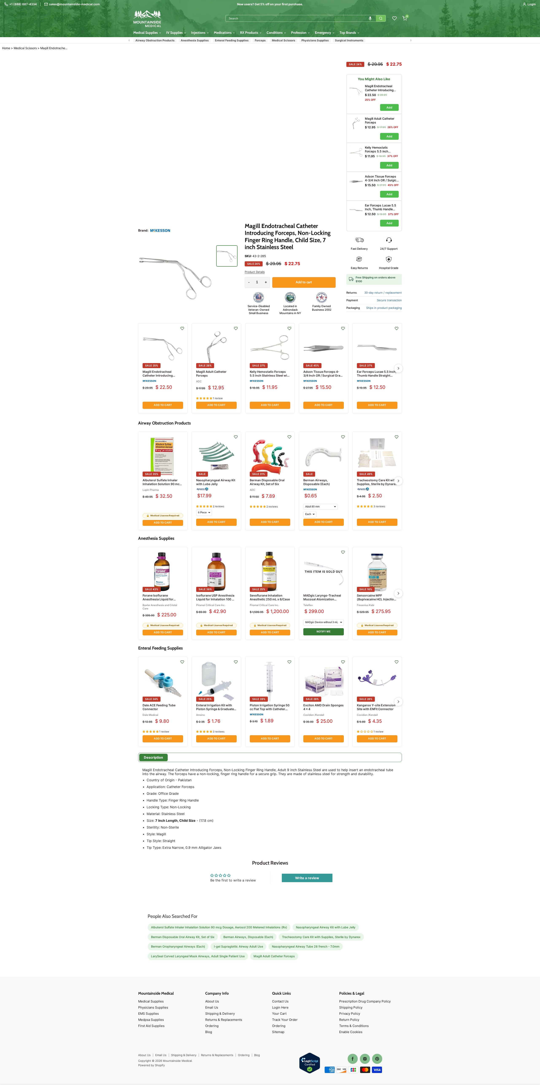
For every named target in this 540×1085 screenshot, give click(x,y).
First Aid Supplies (151, 1026)
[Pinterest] (377, 1059)
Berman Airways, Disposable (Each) (316, 482)
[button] (370, 18)
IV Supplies (175, 33)
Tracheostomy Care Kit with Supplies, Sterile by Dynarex (377, 482)
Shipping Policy (350, 1007)
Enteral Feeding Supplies (231, 40)
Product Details (255, 272)
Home (6, 48)
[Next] (398, 368)
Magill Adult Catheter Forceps (274, 956)
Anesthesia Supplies (195, 40)
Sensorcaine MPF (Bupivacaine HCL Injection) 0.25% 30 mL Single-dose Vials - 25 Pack (377, 601)
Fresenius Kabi (365, 605)
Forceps (260, 40)
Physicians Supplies (315, 40)
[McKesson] (160, 230)
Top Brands (348, 33)
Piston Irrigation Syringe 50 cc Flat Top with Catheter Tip (269, 709)
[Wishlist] (394, 18)
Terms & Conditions (354, 1026)
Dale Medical (150, 714)
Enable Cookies (350, 1032)
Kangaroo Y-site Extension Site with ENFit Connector (376, 707)
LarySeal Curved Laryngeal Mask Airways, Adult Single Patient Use (198, 956)
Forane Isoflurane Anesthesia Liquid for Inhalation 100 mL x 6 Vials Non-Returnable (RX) (162, 601)
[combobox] (301, 18)
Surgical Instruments (349, 40)
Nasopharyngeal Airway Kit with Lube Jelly (215, 482)
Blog (208, 1032)
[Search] (381, 18)
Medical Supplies (146, 33)
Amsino (200, 714)
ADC (199, 381)
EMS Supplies (148, 1014)
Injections (198, 33)
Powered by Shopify (151, 1065)
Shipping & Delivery (220, 1014)
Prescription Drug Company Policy (365, 1001)
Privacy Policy (349, 1014)
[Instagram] (365, 1059)
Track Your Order (285, 1020)
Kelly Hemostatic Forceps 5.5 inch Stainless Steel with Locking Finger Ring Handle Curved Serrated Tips (270, 377)
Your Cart (279, 1014)
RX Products (249, 33)
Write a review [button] (307, 878)
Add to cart (163, 405)
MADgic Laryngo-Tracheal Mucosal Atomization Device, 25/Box (322, 599)
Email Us (211, 1007)
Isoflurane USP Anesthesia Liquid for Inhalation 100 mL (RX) (216, 599)
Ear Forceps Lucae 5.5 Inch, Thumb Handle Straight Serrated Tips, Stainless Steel (376, 377)
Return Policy (349, 1020)
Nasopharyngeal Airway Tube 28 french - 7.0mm (305, 946)
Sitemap (278, 1032)
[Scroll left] (129, 40)
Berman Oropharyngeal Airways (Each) (178, 946)
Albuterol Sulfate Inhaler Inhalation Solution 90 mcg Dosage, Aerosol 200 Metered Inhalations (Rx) (162, 486)
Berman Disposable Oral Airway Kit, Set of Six (267, 482)
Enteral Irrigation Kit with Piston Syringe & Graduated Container (216, 709)
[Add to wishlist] (182, 328)
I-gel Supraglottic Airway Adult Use (238, 946)
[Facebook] (353, 1059)
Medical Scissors (283, 40)
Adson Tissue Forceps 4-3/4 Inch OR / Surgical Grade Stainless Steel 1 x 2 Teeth (323, 375)
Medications (223, 33)
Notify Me (324, 631)
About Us (212, 1001)
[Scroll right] (410, 40)
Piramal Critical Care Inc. (210, 605)
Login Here (280, 1007)
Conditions (275, 33)
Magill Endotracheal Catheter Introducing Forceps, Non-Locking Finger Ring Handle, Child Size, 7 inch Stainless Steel (54, 48)
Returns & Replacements (223, 1020)
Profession (299, 33)
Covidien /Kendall (313, 714)
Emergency (323, 33)
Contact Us (280, 1001)
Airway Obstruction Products (154, 40)
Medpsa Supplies (151, 1020)
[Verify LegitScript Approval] (309, 1063)
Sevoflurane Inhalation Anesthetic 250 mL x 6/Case (270, 597)
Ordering (212, 1026)
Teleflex (308, 605)
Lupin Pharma (151, 489)
